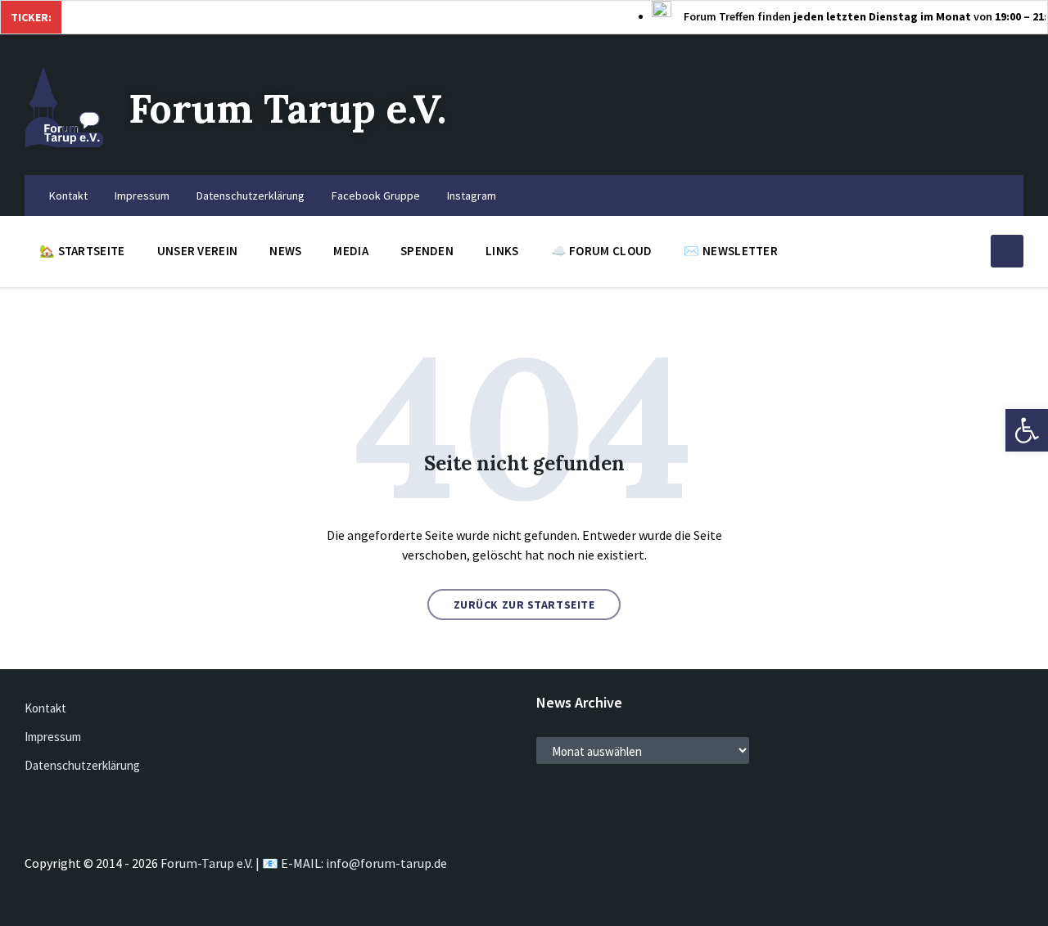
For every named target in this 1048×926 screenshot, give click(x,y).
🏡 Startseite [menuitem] (82, 250)
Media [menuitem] (350, 250)
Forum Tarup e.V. (287, 108)
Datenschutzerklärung (82, 765)
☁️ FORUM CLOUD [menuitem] (602, 250)
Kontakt (45, 708)
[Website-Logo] (64, 143)
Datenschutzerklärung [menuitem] (250, 195)
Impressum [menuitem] (142, 195)
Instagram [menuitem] (471, 195)
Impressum (53, 736)
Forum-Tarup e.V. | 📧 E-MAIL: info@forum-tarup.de (303, 863)
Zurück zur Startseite (524, 604)
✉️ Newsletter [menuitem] (731, 250)
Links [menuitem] (502, 250)
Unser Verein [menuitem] (197, 250)
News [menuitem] (285, 250)
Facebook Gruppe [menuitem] (376, 195)
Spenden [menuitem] (427, 250)
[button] (1026, 430)
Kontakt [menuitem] (68, 195)
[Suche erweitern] (1007, 251)
